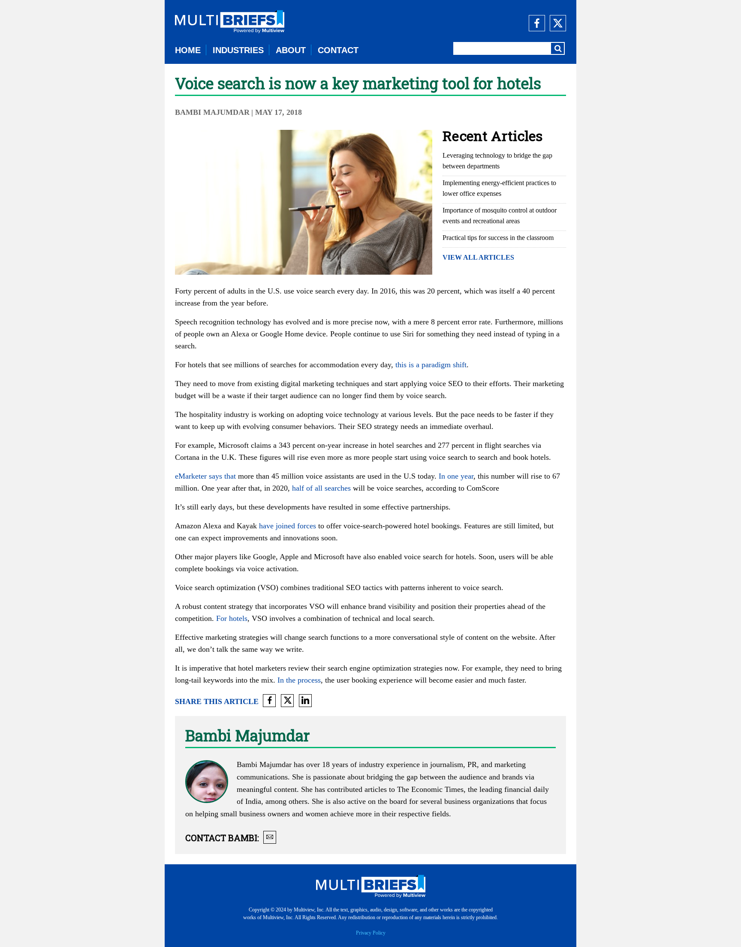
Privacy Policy (371, 933)
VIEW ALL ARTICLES (478, 257)
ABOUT (291, 50)
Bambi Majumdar (212, 112)
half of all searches (321, 488)
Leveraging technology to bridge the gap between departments (497, 161)
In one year (456, 476)
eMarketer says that (205, 476)
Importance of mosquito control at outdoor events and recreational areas (500, 216)
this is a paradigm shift (431, 364)
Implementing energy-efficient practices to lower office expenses (499, 188)
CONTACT (338, 50)
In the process (299, 680)
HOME (188, 50)
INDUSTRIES (238, 50)
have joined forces (287, 525)
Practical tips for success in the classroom (498, 237)
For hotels (231, 618)
